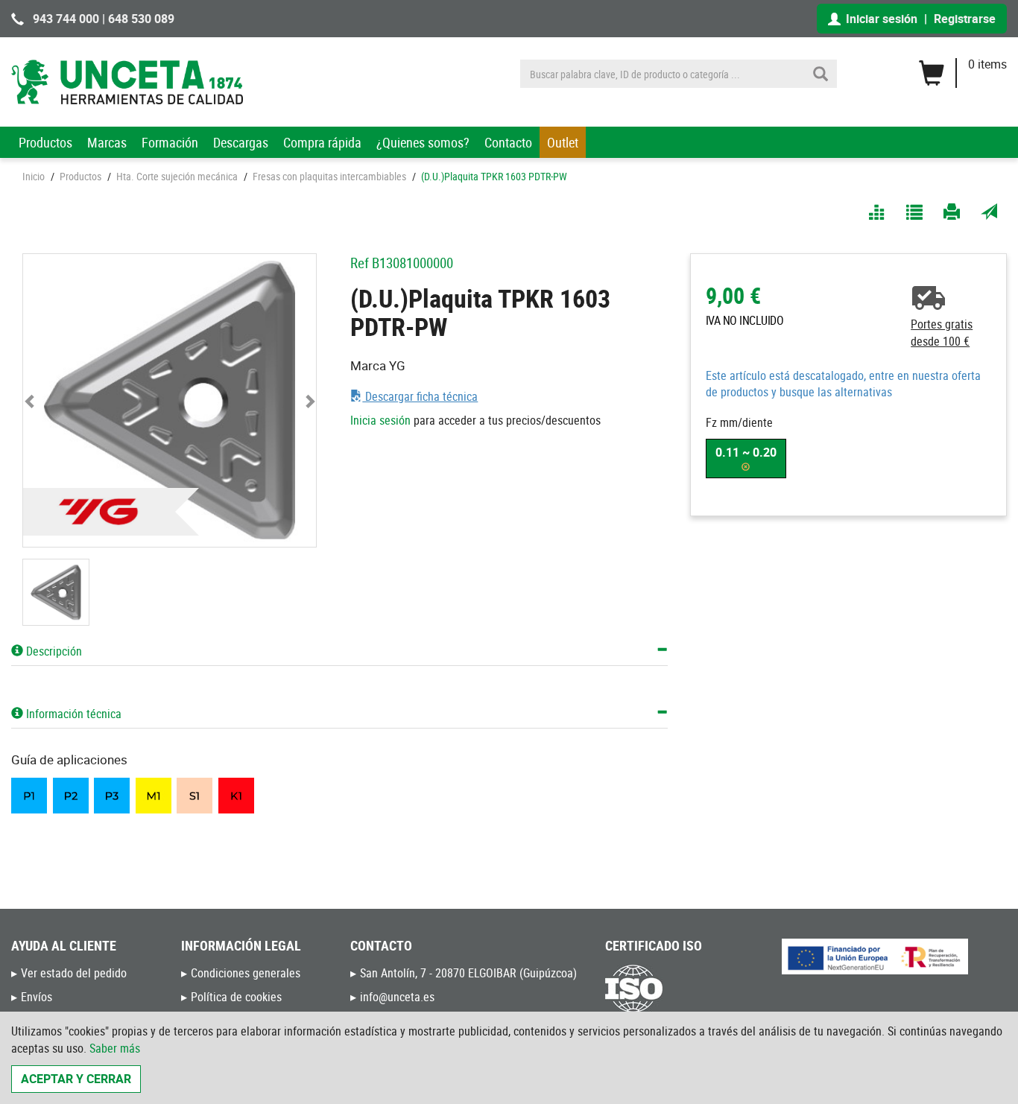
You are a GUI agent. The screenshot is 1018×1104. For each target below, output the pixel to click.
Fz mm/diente (739, 422)
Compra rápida (322, 142)
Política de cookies (236, 997)
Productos (45, 142)
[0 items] (962, 68)
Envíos (36, 997)
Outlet (562, 142)
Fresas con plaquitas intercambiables (329, 176)
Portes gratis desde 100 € (942, 332)
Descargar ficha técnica (420, 396)
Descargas (240, 142)
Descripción (52, 651)
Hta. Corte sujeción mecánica (177, 176)
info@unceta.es (397, 997)
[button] (30, 400)
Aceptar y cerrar (76, 1078)
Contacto (508, 142)
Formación (170, 142)
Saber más (114, 1048)
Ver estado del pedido (74, 973)
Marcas (107, 142)
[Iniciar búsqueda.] (820, 74)
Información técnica (72, 713)
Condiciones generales (245, 973)
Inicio (33, 176)
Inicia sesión (380, 420)
